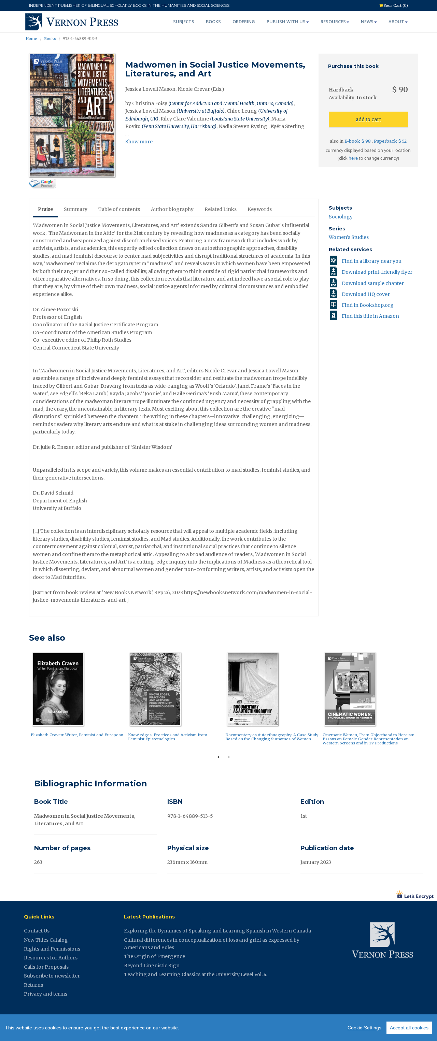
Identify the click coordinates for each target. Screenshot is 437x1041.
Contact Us (37, 931)
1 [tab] (218, 757)
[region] (218, 1027)
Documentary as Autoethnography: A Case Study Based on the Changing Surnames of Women (271, 736)
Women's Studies (349, 237)
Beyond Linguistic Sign (152, 965)
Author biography (172, 209)
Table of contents (119, 209)
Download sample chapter (373, 283)
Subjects (183, 21)
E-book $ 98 (358, 141)
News (367, 21)
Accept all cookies (409, 1027)
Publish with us (286, 21)
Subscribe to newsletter (52, 976)
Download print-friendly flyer (377, 272)
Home (31, 38)
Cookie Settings (364, 1027)
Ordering (243, 21)
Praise (45, 209)
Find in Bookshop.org (368, 305)
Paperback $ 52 (390, 141)
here (353, 158)
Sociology (341, 217)
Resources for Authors (50, 958)
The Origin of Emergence (154, 956)
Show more (139, 142)
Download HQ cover (366, 294)
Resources (333, 21)
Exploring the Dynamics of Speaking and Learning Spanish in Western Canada (217, 931)
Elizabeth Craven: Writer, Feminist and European (77, 734)
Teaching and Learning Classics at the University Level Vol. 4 (195, 974)
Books (213, 21)
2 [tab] (228, 757)
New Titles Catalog (46, 940)
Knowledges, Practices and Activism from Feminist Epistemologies (167, 736)
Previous (23, 700)
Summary (75, 209)
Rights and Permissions (52, 949)
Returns (33, 985)
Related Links (221, 209)
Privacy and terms (45, 994)
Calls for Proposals (46, 967)
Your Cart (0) (395, 5)
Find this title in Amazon (370, 316)
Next (423, 700)
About (396, 21)
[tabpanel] (77, 696)
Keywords (260, 209)
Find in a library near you (371, 261)
